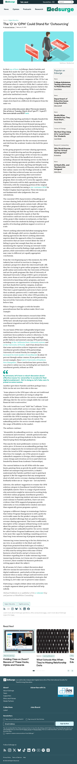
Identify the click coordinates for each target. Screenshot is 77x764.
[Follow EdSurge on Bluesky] (19, 750)
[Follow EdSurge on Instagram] (9, 750)
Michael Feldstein (10, 27)
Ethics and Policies (9, 698)
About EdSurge (8, 691)
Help (24, 757)
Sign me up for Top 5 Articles (36, 719)
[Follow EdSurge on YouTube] (38, 750)
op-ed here (14, 69)
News (6, 9)
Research (39, 9)
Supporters (7, 696)
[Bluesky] (16, 609)
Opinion (16, 9)
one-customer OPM (38, 187)
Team (5, 693)
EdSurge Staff (58, 105)
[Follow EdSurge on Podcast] (48, 750)
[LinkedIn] (24, 609)
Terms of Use (27, 729)
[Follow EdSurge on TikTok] (24, 750)
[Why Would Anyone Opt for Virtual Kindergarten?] (63, 151)
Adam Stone (57, 172)
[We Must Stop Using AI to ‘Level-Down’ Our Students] (63, 134)
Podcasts (27, 9)
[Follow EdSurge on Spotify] (43, 750)
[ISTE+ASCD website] (24, 2)
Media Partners (8, 701)
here (27, 113)
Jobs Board (35, 707)
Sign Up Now (64, 723)
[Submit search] (71, 2)
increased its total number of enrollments (20, 355)
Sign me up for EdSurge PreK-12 (14, 719)
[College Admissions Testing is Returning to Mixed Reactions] (63, 85)
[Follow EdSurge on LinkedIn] (28, 750)
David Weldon (58, 89)
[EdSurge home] (10, 2)
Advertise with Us (37, 687)
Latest (5, 710)
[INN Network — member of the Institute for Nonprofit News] (66, 691)
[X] (20, 609)
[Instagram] (12, 609)
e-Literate (39, 593)
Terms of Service (17, 757)
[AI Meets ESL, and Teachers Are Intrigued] (63, 166)
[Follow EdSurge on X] (14, 750)
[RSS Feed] (4, 609)
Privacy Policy (38, 729)
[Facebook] (28, 609)
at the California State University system (28, 342)
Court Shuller (57, 139)
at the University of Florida (14, 345)
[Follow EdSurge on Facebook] (33, 750)
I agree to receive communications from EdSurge (20, 733)
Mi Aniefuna (57, 155)
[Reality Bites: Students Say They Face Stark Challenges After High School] (63, 118)
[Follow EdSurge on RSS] (4, 750)
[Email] (8, 609)
